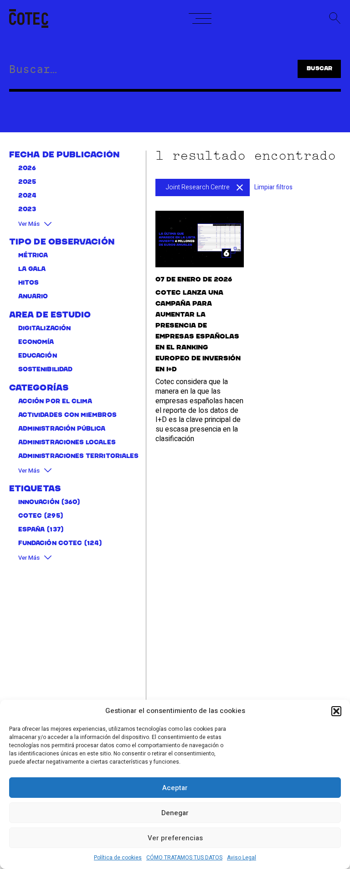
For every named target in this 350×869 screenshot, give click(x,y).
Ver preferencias (175, 838)
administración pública (62, 429)
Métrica (33, 256)
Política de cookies (118, 857)
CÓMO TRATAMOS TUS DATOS (184, 857)
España (31, 530)
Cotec (30, 516)
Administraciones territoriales (78, 456)
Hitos (28, 283)
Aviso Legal (241, 857)
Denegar (175, 813)
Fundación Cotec (50, 543)
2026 (27, 169)
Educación (37, 356)
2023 (27, 210)
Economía (36, 342)
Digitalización (44, 329)
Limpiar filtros (273, 187)
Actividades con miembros (67, 415)
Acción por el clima (55, 402)
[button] (336, 711)
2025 (27, 182)
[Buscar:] (137, 70)
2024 (27, 196)
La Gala (32, 269)
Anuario (33, 297)
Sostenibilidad (45, 370)
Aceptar (175, 788)
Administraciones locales (67, 443)
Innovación (38, 502)
